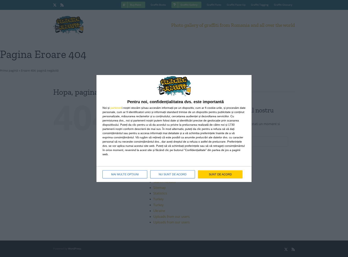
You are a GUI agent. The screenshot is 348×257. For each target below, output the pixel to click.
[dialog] (174, 128)
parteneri (116, 107)
